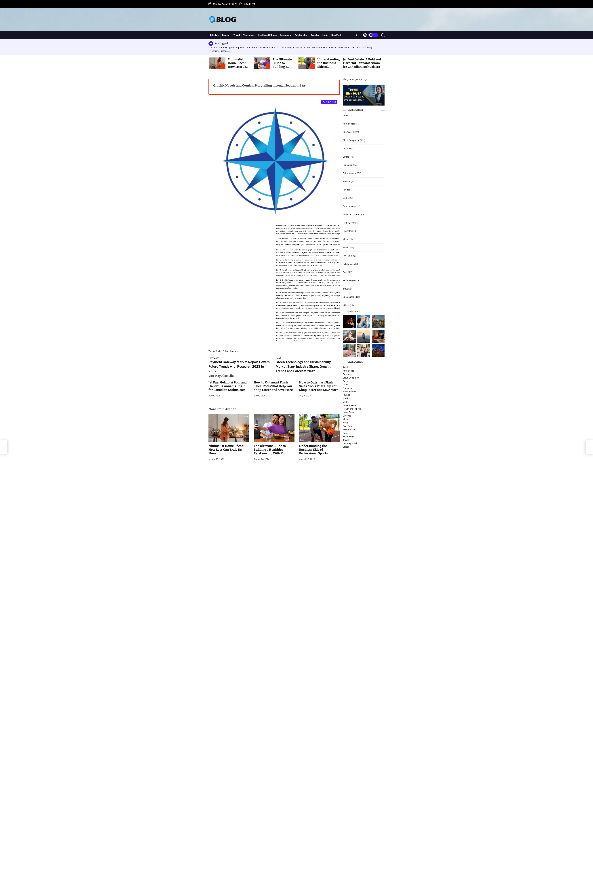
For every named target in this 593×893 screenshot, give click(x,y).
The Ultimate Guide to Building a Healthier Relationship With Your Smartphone (271, 451)
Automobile (285, 35)
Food (345, 189)
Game (346, 198)
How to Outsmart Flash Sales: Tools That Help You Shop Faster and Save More (273, 386)
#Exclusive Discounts (219, 51)
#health (213, 47)
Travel (236, 35)
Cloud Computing (351, 140)
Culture (346, 148)
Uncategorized (350, 297)
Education (348, 165)
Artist (345, 115)
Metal (345, 239)
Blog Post (336, 35)
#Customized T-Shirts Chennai (261, 47)
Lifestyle (214, 35)
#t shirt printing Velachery (289, 47)
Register (315, 35)
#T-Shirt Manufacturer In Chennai (320, 47)
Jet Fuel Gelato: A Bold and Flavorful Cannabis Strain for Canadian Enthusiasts (362, 63)
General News (349, 206)
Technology (249, 35)
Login (325, 35)
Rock (345, 272)
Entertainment (350, 173)
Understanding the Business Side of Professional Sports (313, 449)
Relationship (301, 35)
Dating (346, 157)
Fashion (226, 35)
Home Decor (349, 223)
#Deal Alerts (344, 47)
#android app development (232, 47)
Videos (346, 305)
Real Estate (348, 255)
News (345, 247)
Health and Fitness (267, 35)
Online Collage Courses (227, 351)
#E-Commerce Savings (362, 47)
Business (347, 132)
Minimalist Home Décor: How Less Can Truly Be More (238, 64)
